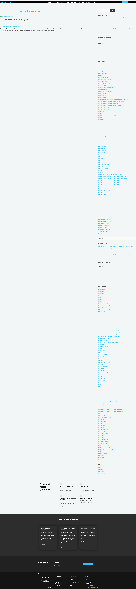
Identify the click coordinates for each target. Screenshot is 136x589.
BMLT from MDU (101, 123)
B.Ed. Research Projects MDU (104, 83)
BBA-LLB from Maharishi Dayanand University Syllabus (109, 109)
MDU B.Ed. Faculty (102, 198)
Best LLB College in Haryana (104, 111)
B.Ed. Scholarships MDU (103, 85)
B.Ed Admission (101, 69)
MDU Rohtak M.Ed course (103, 215)
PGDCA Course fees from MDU (104, 221)
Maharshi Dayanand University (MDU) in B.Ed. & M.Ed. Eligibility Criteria (112, 178)
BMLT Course (101, 117)
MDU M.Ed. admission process (104, 213)
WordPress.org (101, 473)
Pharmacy (73, 2)
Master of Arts (101, 186)
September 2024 (101, 46)
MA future (100, 172)
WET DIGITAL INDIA (94, 587)
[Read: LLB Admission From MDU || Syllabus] (6, 16)
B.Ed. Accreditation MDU (103, 77)
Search (99, 8)
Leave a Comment (4, 24)
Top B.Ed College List (102, 231)
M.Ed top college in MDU (103, 168)
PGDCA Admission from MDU (104, 219)
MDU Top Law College (102, 217)
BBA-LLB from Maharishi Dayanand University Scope (108, 107)
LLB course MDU (49, 24)
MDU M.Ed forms (101, 209)
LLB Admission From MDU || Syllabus (15, 20)
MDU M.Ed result (101, 211)
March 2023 (100, 55)
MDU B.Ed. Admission (102, 192)
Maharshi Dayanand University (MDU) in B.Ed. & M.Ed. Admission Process (112, 176)
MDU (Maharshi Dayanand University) (105, 190)
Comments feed (101, 471)
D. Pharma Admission (102, 127)
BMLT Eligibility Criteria (103, 119)
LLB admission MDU (32, 24)
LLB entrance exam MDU (63, 24)
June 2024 (100, 53)
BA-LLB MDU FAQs (102, 93)
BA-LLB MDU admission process (104, 91)
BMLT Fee (100, 121)
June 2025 (100, 44)
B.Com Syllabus (101, 67)
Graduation (51, 2)
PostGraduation (60, 2)
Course (99, 125)
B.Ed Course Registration (103, 73)
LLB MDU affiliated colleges (80, 24)
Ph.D (94, 2)
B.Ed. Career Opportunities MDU (104, 79)
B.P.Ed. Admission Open (103, 89)
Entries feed (100, 469)
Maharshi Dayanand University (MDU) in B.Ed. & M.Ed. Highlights (111, 180)
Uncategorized (101, 233)
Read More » (2, 33)
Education (81, 2)
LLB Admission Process (41, 24)
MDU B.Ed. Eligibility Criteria (104, 194)
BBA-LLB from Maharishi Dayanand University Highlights (109, 105)
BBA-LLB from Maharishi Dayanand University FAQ (108, 103)
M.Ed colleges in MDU (102, 162)
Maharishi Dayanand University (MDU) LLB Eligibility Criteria (110, 174)
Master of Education (102, 188)
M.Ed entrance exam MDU (103, 164)
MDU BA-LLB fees (102, 205)
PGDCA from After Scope (103, 225)
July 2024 (100, 51)
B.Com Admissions (102, 63)
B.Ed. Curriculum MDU (102, 81)
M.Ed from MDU (101, 166)
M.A (99, 156)
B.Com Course (101, 65)
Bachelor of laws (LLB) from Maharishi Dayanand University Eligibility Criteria (113, 99)
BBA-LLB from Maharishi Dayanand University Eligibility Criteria (111, 101)
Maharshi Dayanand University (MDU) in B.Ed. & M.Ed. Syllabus (110, 184)
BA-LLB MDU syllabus (102, 97)
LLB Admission (12, 24)
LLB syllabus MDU (7, 26)
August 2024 (101, 49)
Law (68, 2)
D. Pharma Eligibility (102, 130)
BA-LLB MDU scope (102, 95)
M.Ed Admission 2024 (102, 160)
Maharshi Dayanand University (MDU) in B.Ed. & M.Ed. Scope (110, 182)
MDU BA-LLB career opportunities (105, 203)
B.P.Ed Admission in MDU (103, 25)
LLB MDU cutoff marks (102, 152)
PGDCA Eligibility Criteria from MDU (105, 223)
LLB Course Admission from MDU (105, 21)
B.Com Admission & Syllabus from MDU (106, 33)
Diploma (88, 2)
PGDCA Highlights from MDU (104, 229)
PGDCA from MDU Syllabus (103, 227)
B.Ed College (100, 71)
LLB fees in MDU (71, 24)
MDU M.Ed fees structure (103, 207)
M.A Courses (101, 158)
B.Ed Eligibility (101, 75)
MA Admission (101, 170)
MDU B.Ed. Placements (102, 200)
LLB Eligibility (55, 24)
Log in (99, 467)
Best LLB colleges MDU (103, 113)
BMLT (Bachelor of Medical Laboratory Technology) (108, 115)
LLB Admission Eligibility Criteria (21, 24)
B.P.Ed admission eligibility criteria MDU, (106, 87)
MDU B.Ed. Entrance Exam (103, 196)
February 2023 (101, 57)
